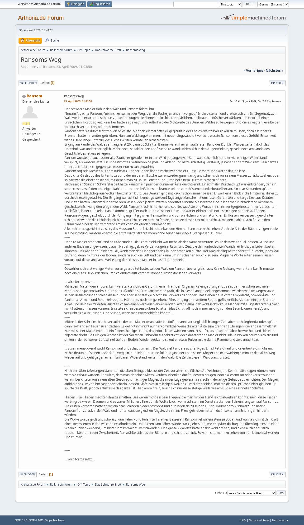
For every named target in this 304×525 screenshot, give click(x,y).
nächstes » (274, 70)
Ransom (34, 96)
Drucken (277, 83)
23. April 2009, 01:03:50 (78, 101)
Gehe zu (220, 493)
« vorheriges (253, 70)
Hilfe (243, 520)
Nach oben (27, 474)
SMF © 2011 (36, 520)
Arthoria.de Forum (41, 17)
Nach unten (28, 83)
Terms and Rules (259, 520)
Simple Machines (54, 520)
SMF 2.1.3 (21, 520)
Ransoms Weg (74, 96)
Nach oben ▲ (280, 520)
